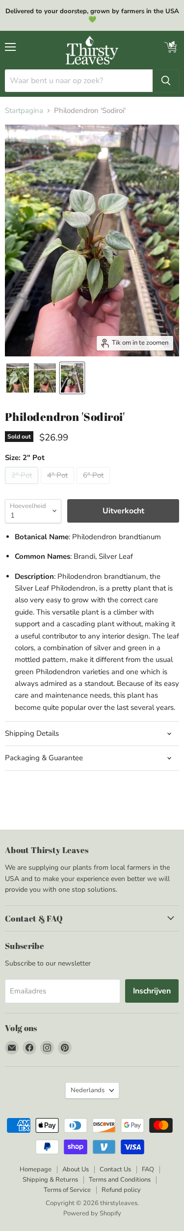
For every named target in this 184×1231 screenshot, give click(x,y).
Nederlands (88, 1090)
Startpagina (24, 111)
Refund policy (121, 1190)
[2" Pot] (23, 486)
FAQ (148, 1169)
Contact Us (115, 1169)
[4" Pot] (59, 486)
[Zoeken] (166, 80)
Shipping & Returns (50, 1179)
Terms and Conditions (120, 1179)
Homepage (36, 1169)
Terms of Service (67, 1190)
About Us (75, 1169)
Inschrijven (152, 991)
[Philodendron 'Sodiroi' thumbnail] (17, 378)
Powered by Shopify (92, 1213)
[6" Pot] (94, 486)
